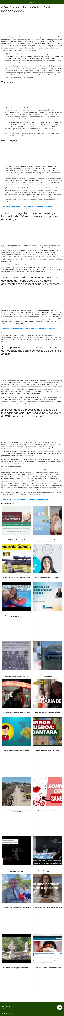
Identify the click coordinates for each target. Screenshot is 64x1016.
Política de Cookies (7, 1013)
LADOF (32, 2)
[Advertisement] (32, 24)
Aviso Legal (5, 1011)
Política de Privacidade (8, 1009)
